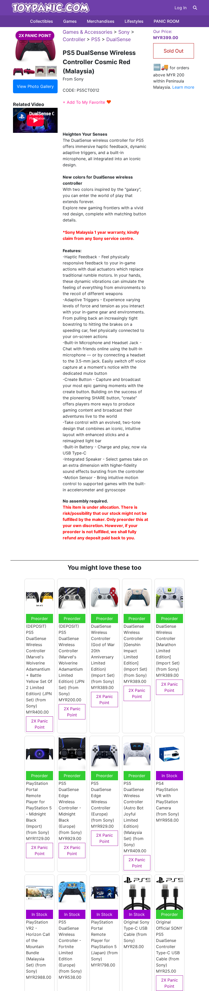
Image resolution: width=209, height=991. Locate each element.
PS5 (95, 39)
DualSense (118, 39)
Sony (124, 32)
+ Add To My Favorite (87, 102)
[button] (195, 7)
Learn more (183, 87)
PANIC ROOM (166, 21)
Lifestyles (134, 21)
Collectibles (41, 21)
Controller (74, 39)
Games (70, 21)
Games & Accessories (87, 32)
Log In (181, 7)
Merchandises (100, 21)
